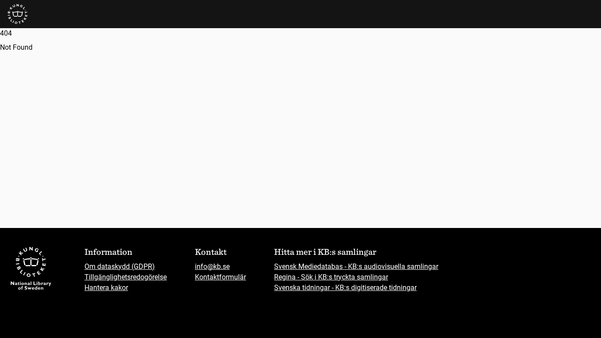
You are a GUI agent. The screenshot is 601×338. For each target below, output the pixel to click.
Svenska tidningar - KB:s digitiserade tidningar (345, 287)
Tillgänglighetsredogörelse (125, 277)
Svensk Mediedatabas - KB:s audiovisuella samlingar (356, 266)
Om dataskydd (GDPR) (119, 266)
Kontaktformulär (220, 277)
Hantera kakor (106, 287)
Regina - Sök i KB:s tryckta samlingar (331, 277)
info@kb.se (212, 266)
